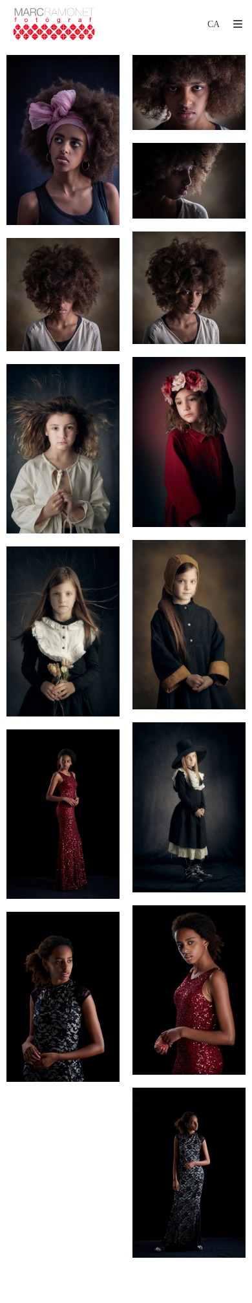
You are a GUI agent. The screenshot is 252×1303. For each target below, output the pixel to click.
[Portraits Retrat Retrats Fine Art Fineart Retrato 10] (189, 807)
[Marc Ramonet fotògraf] (54, 24)
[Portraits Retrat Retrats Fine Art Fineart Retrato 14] (189, 1173)
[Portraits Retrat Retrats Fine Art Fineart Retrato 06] (189, 442)
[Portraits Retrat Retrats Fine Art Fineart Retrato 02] (189, 92)
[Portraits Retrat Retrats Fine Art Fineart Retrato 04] (189, 288)
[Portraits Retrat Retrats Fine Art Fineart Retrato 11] (63, 814)
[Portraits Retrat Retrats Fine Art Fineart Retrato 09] (63, 631)
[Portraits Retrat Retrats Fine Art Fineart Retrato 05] (63, 294)
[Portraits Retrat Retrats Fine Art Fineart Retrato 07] (63, 449)
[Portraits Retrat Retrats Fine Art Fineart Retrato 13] (63, 997)
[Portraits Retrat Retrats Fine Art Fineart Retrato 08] (189, 625)
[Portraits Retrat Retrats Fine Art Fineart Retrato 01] (63, 140)
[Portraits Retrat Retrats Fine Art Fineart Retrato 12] (189, 990)
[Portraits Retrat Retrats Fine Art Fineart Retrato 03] (189, 180)
